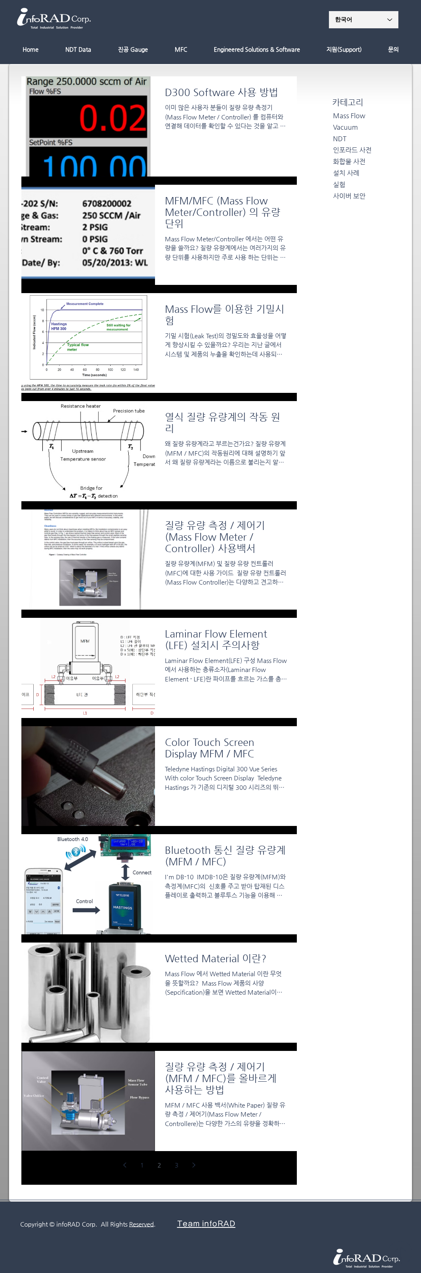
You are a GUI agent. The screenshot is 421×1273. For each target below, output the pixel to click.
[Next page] (193, 1165)
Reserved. (142, 1223)
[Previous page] (124, 1165)
